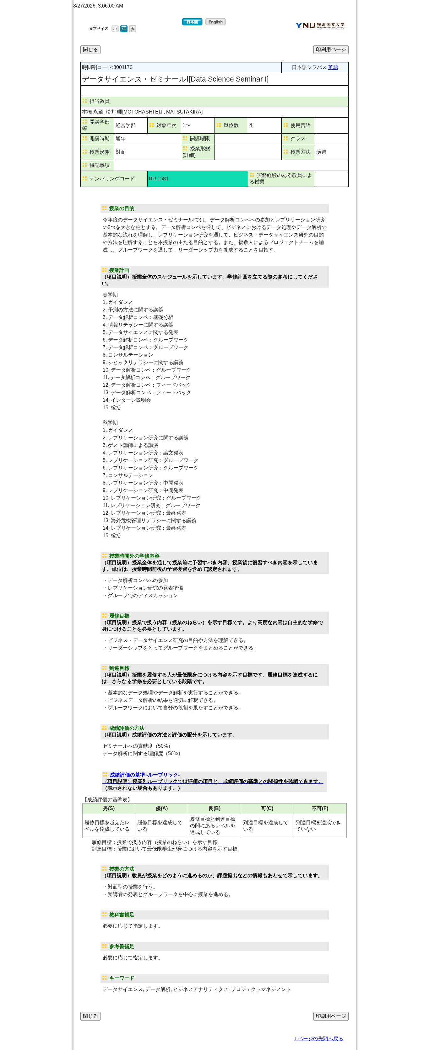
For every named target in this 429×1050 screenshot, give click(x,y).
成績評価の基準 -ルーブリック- (212, 781)
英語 (333, 67)
